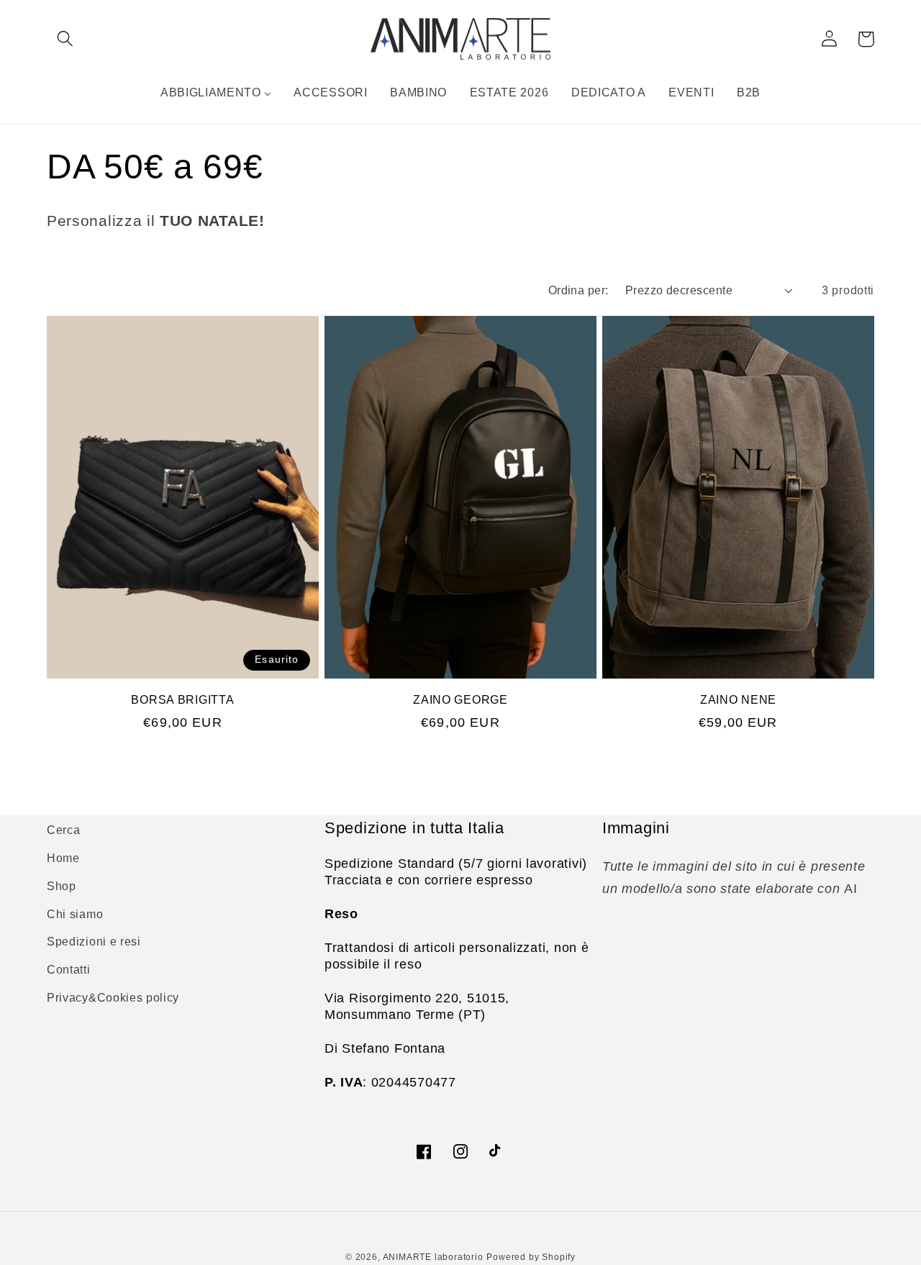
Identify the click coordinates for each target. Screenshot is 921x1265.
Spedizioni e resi (94, 941)
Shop (61, 885)
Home (63, 857)
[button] (65, 39)
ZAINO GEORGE (460, 700)
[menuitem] (216, 92)
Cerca (63, 829)
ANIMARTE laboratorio (433, 1257)
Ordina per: (578, 290)
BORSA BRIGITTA (182, 700)
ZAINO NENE (738, 700)
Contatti (69, 969)
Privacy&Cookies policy (113, 997)
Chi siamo (75, 913)
